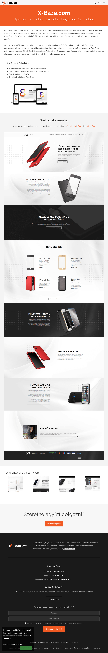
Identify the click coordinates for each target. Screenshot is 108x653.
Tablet (80, 126)
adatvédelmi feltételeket (52, 623)
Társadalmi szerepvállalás (70, 648)
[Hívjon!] (95, 2)
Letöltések (56, 648)
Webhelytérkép (86, 648)
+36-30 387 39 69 (57, 575)
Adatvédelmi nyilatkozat (12, 644)
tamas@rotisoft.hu (56, 571)
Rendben (26, 648)
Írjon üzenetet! (69, 549)
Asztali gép (71, 126)
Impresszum (34, 648)
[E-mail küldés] (99, 2)
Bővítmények (45, 648)
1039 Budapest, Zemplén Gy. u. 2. (60, 579)
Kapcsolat (97, 648)
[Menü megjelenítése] (104, 2)
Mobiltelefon (89, 126)
